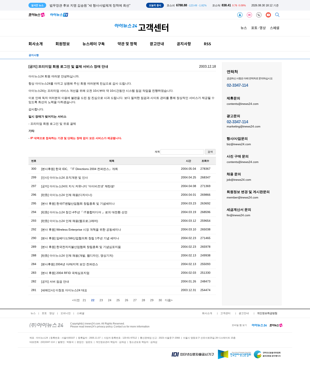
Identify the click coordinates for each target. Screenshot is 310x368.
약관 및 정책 (127, 44)
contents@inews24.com (243, 103)
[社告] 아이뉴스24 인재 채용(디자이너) (66, 195)
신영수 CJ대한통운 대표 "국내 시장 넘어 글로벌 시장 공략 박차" (94, 5)
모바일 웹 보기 (239, 325)
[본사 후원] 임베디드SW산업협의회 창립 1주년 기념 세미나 (80, 238)
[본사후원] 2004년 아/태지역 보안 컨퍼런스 (69, 264)
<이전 (76, 300)
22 (92, 300)
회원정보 (62, 44)
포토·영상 (258, 27)
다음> (169, 300)
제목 (157, 151)
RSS (207, 44)
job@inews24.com (239, 179)
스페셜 (274, 27)
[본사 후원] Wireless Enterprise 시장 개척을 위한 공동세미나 (81, 229)
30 (160, 300)
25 (118, 300)
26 (126, 300)
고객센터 (225, 313)
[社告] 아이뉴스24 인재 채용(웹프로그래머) (69, 221)
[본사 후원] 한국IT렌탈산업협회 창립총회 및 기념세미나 (78, 203)
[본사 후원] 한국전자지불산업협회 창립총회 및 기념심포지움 (81, 247)
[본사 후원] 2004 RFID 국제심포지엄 (65, 273)
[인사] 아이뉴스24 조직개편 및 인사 (64, 177)
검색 (210, 151)
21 (84, 300)
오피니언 (66, 313)
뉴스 (244, 27)
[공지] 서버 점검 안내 (55, 281)
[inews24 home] (46, 325)
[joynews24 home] (276, 325)
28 (143, 300)
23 (101, 300)
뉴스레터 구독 (93, 44)
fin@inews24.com (238, 215)
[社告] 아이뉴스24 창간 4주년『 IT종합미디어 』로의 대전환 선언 (84, 212)
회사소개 (35, 44)
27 (135, 300)
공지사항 (184, 44)
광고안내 (157, 44)
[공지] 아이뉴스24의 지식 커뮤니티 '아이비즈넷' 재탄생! (78, 186)
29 (152, 300)
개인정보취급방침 (267, 313)
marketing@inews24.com (243, 126)
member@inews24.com (242, 197)
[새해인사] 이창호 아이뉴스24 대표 (64, 290)
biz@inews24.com (239, 144)
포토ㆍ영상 (48, 313)
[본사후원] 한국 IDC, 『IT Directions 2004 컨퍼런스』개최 (79, 169)
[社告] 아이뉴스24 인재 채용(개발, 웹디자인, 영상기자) (77, 255)
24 (109, 300)
